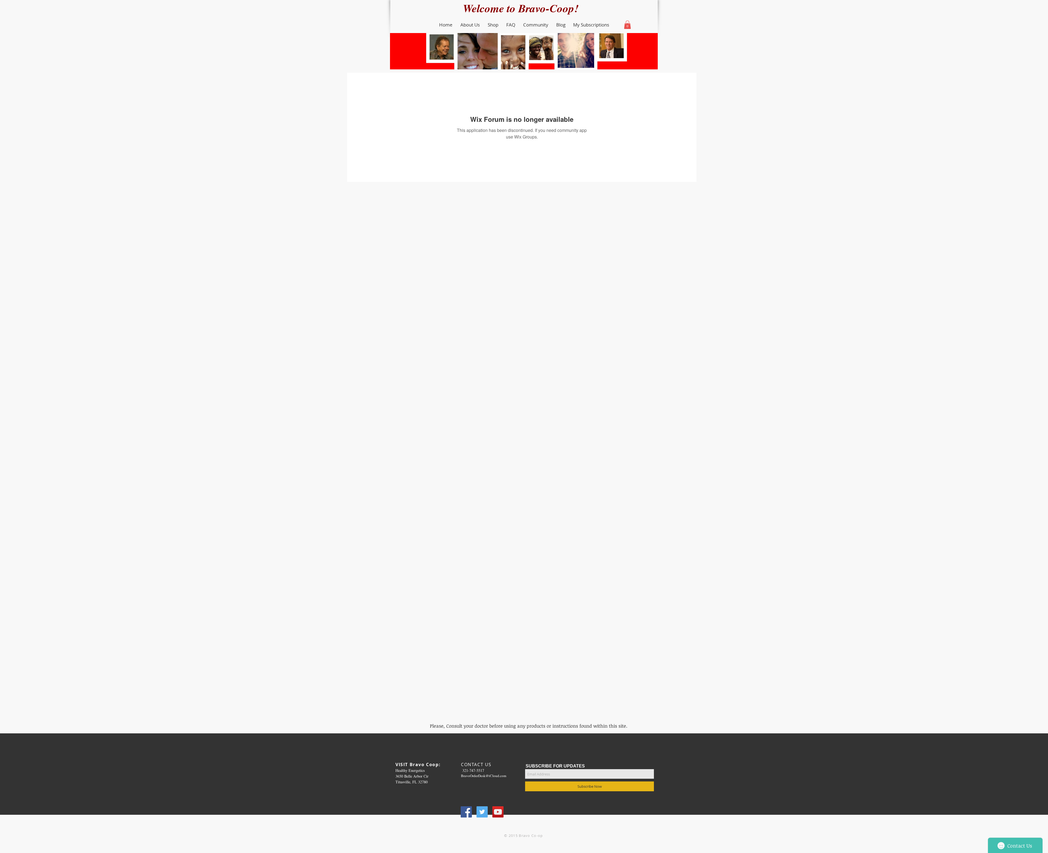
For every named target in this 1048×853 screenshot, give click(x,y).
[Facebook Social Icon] (466, 811)
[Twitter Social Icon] (482, 811)
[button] (470, 24)
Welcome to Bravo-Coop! (524, 8)
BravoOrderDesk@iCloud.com (483, 775)
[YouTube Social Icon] (498, 811)
